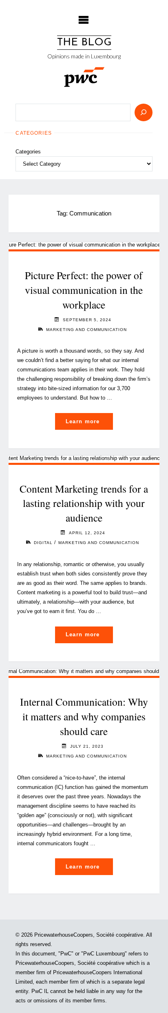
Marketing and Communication (86, 329)
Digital (43, 542)
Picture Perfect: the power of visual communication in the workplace (84, 289)
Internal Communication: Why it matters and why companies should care (84, 716)
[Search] (144, 112)
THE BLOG (84, 43)
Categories (28, 152)
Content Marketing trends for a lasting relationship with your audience (84, 503)
